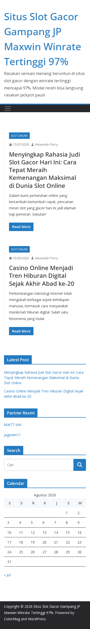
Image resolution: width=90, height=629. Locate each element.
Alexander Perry (46, 144)
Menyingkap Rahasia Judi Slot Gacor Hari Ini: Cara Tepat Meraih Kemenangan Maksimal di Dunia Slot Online (44, 170)
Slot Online (19, 135)
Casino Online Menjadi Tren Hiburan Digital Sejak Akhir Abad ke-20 (41, 275)
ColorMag (12, 619)
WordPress (37, 619)
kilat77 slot (13, 424)
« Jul (7, 575)
